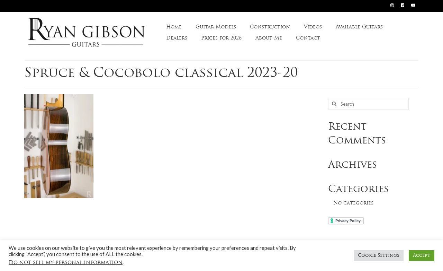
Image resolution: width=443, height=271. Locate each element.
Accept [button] (421, 255)
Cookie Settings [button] (378, 255)
